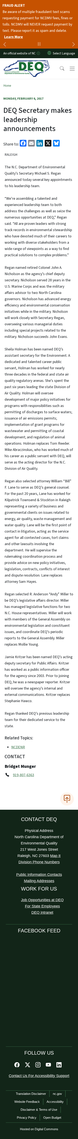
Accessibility (55, 1101)
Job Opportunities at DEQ (42, 900)
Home (7, 85)
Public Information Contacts (39, 875)
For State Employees (42, 906)
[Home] (26, 63)
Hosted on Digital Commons (39, 1129)
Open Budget (52, 1117)
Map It (55, 856)
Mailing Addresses (39, 881)
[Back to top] (67, 799)
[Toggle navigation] (72, 69)
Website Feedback (27, 1101)
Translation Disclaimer (31, 1093)
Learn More (13, 37)
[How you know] (38, 53)
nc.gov (57, 1093)
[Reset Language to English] (49, 53)
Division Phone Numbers (39, 862)
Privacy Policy (26, 1117)
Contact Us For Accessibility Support (39, 1076)
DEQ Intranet (42, 912)
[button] (59, 69)
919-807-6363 (23, 775)
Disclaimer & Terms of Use (39, 1109)
